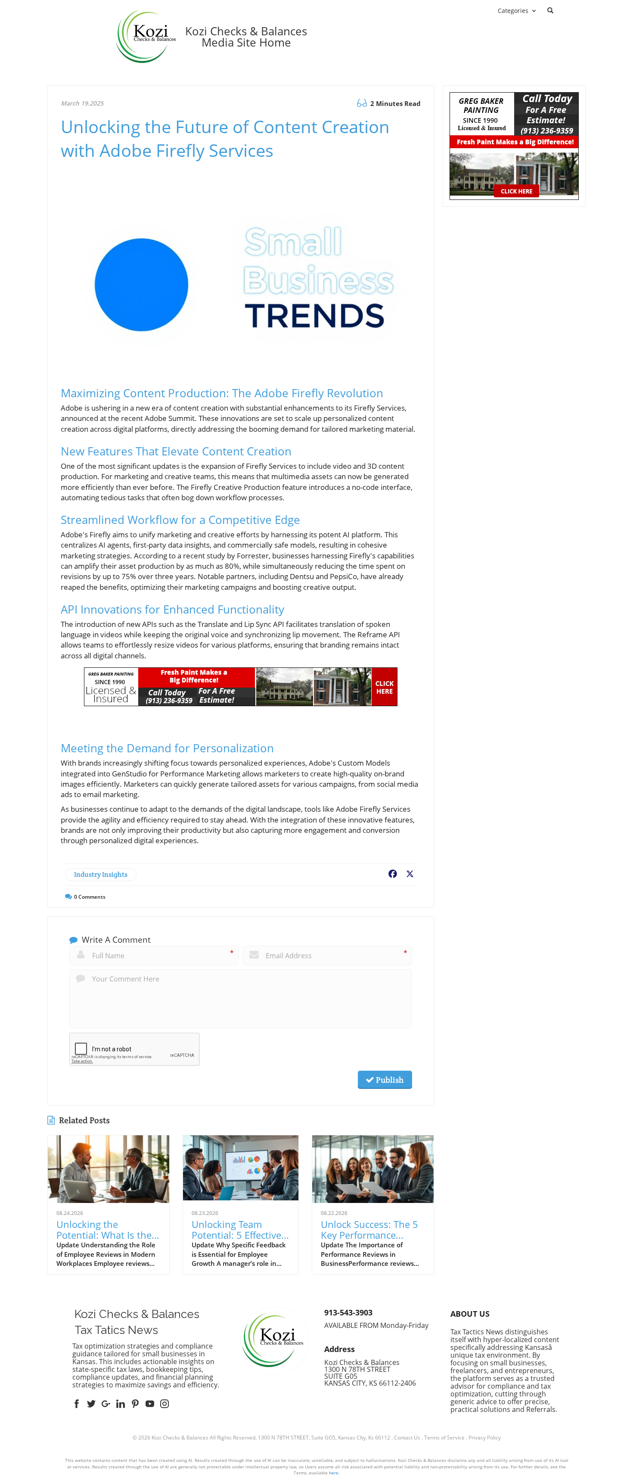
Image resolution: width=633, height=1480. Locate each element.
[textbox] (246, 36)
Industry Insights (100, 874)
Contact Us (407, 1437)
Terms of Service (444, 1437)
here (333, 1473)
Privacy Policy (485, 1437)
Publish (388, 1080)
